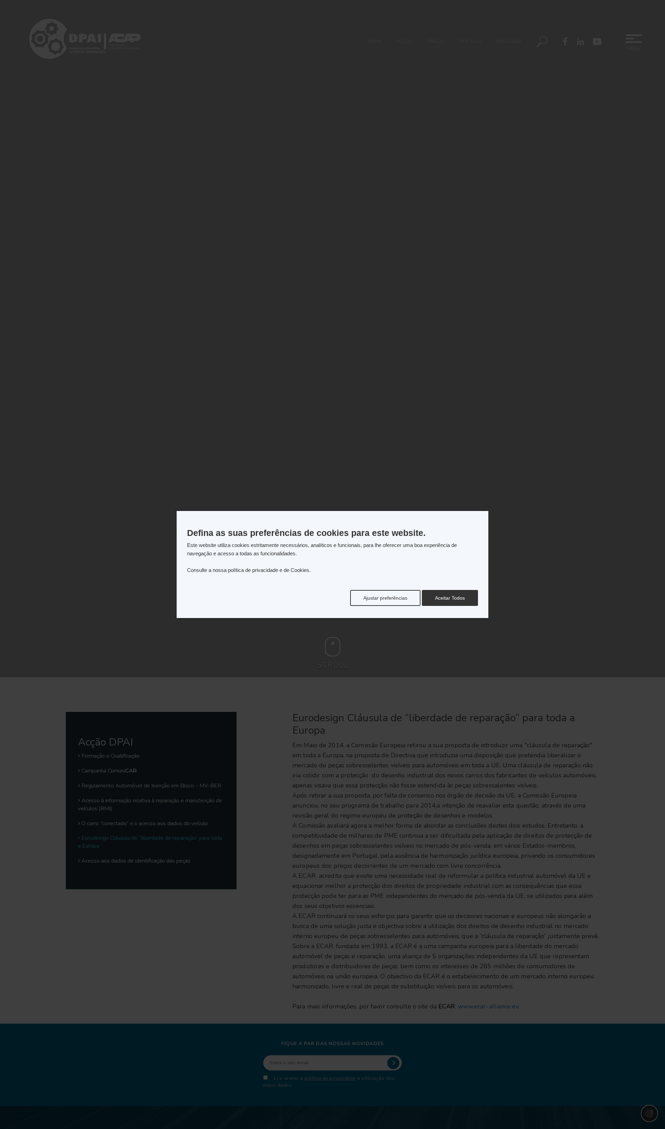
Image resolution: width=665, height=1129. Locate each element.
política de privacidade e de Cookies (268, 570)
